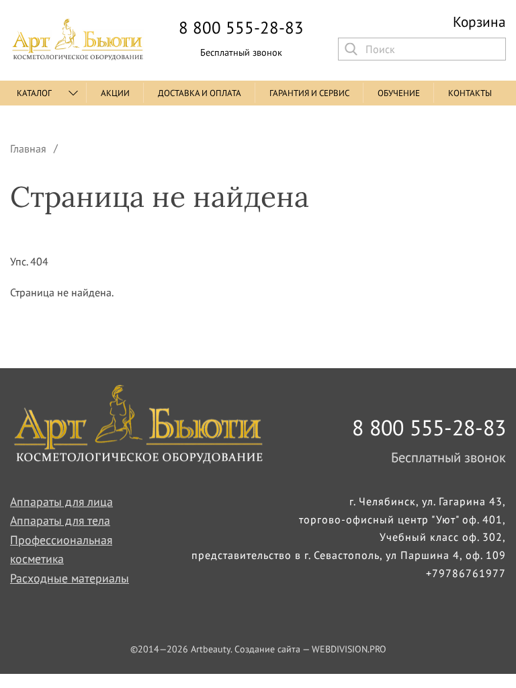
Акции (115, 93)
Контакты (470, 93)
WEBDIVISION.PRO (349, 649)
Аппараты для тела (60, 520)
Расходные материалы (69, 578)
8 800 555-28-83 (241, 27)
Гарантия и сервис (309, 93)
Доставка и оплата (199, 93)
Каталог (34, 93)
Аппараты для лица (61, 501)
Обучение (399, 93)
